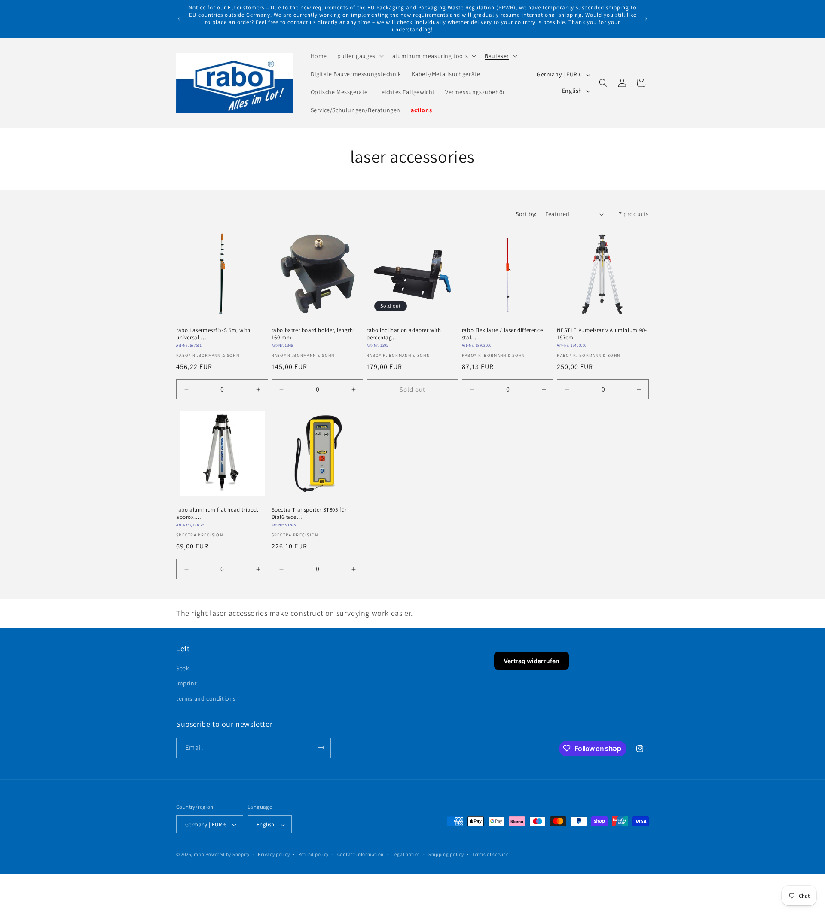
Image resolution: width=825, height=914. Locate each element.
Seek (182, 668)
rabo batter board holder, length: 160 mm (313, 334)
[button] (359, 56)
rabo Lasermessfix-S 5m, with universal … (213, 334)
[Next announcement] (645, 19)
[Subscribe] (321, 747)
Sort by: (526, 214)
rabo (199, 855)
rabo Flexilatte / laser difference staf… (502, 334)
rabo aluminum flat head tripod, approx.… (217, 513)
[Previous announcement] (179, 19)
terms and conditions (206, 698)
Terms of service (490, 854)
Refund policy (313, 854)
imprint (186, 683)
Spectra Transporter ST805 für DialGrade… (309, 513)
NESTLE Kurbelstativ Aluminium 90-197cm (602, 334)
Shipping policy (446, 854)
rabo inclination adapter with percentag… (404, 334)
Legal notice (406, 854)
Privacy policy (274, 854)
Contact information (360, 854)
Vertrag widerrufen (531, 660)
